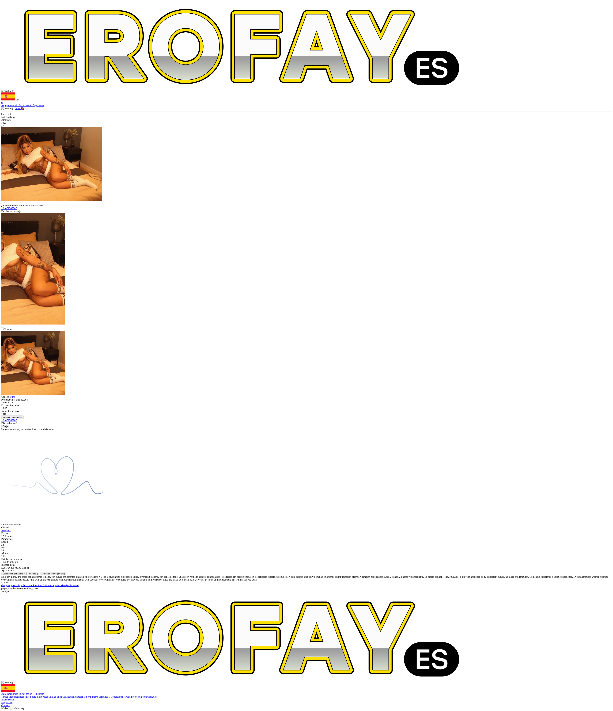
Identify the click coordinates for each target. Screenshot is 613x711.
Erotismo (74, 585)
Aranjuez (6, 530)
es (2, 102)
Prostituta (38, 585)
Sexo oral (28, 585)
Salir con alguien (52, 585)
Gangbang (6, 585)
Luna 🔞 (19, 108)
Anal (15, 585)
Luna (12, 396)
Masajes (65, 585)
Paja (20, 585)
